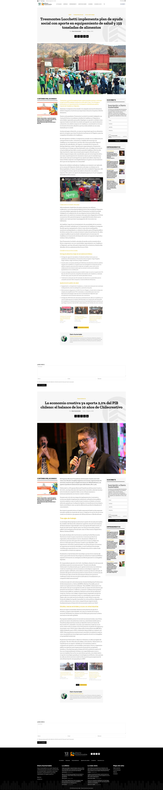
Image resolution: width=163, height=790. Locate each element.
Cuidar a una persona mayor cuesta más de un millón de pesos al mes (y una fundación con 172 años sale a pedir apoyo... (99, 775)
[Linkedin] (87, 36)
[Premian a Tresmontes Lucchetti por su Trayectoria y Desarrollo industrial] (81, 310)
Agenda (108, 160)
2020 (70, 14)
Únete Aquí (117, 140)
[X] (123, 1)
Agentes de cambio (91, 778)
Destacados (39, 116)
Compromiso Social (78, 14)
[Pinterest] (81, 36)
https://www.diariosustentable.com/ (76, 336)
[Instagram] (122, 1)
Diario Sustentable (76, 31)
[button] (104, 4)
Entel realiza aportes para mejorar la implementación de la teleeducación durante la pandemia (104, 355)
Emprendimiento (110, 169)
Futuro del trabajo (89, 14)
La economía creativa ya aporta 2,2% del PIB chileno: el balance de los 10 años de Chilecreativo (112, 155)
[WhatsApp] (84, 36)
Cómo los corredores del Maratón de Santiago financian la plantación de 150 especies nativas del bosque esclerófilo (98, 782)
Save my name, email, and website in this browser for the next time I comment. (56, 381)
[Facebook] (120, 1)
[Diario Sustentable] (65, 339)
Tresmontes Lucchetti (83, 327)
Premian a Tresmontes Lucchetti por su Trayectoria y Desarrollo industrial (81, 317)
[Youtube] (125, 1)
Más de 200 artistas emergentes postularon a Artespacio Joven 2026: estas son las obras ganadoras (72, 775)
